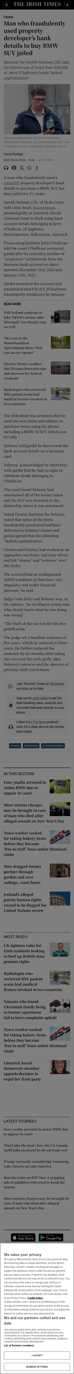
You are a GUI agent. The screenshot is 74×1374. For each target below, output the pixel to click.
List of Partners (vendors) (19, 1345)
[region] (37, 1308)
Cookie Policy (35, 1297)
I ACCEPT (37, 1355)
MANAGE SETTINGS (37, 1366)
